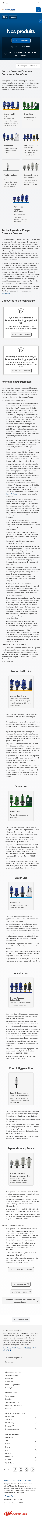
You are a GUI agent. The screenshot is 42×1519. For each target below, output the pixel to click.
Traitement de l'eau (12, 1402)
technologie (6, 293)
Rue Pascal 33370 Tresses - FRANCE (16, 1348)
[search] (38, 3)
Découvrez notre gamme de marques (17, 1480)
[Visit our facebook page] (15, 1469)
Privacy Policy (10, 1496)
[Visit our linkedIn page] (21, 1469)
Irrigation (8, 1399)
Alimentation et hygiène (13, 1405)
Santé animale (10, 1396)
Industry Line (9, 1388)
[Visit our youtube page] (32, 1469)
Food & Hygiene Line (12, 1385)
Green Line (9, 1378)
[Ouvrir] (38, 9)
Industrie (8, 1408)
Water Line (9, 1382)
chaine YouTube (11, 494)
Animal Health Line (11, 1375)
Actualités (8, 1420)
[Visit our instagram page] (27, 1469)
